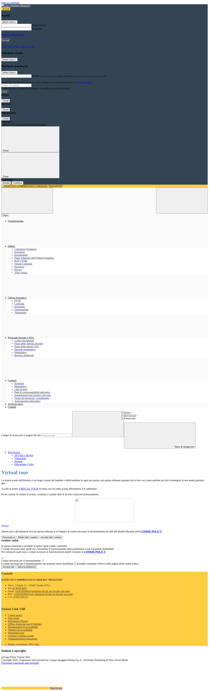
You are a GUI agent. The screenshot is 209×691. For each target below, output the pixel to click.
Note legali (13, 618)
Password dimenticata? (13, 34)
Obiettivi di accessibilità (20, 630)
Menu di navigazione (184, 447)
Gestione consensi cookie (21, 635)
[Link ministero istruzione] (15, 5)
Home (127, 412)
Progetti (18, 461)
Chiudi (5, 101)
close (5, 215)
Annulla (6, 183)
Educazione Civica (24, 464)
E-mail (35, 76)
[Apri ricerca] (182, 201)
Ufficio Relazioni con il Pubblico (25, 624)
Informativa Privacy (18, 621)
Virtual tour (20, 458)
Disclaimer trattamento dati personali (20, 663)
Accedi (6, 9)
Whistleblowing (16, 633)
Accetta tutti (51, 537)
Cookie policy (15, 615)
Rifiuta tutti (28, 537)
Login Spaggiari (85, 82)
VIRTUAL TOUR (28, 488)
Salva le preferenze (26, 567)
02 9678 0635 (19, 588)
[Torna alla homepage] (104, 186)
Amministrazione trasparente (22, 638)
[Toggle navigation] (27, 201)
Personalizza (9, 537)
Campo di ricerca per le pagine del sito (21, 435)
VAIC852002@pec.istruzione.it (43, 594)
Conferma (17, 183)
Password (37, 28)
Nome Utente (39, 25)
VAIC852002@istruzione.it (42, 591)
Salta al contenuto (10, 2)
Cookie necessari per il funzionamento (21, 560)
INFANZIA (130, 415)
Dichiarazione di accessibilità (23, 627)
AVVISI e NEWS (23, 455)
